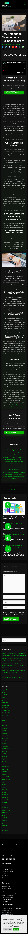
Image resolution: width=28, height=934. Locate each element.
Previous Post (14, 485)
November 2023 (6, 774)
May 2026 (4, 697)
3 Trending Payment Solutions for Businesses (13, 528)
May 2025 (4, 728)
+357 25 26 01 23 (6, 912)
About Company (6, 867)
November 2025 (6, 713)
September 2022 (6, 810)
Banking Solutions (6, 886)
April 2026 (4, 700)
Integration (5, 901)
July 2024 (4, 753)
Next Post (14, 490)
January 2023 (5, 800)
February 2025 (5, 736)
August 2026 (5, 689)
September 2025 (6, 718)
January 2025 (5, 738)
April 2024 (4, 761)
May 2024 (4, 759)
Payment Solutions (7, 891)
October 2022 (5, 807)
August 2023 (5, 782)
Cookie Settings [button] (7, 929)
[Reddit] (13, 47)
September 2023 (6, 779)
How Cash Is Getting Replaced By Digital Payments (13, 517)
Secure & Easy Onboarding (9, 893)
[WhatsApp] (23, 47)
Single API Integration (7, 895)
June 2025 (4, 725)
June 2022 (4, 818)
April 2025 (4, 730)
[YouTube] (7, 859)
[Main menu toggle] (24, 4)
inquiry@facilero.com (7, 914)
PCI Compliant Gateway (8, 897)
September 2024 (6, 748)
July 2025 (4, 723)
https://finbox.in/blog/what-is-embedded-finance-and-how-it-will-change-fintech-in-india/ (14, 452)
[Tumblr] (19, 47)
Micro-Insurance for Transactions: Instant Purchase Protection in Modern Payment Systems (12, 665)
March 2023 (5, 795)
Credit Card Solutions (7, 889)
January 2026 (5, 707)
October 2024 (5, 746)
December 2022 (6, 802)
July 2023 (4, 784)
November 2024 (6, 743)
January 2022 (5, 830)
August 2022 (5, 812)
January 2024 (5, 769)
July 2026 (4, 692)
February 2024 (5, 766)
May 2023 (4, 789)
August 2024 (5, 751)
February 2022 (5, 828)
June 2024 (4, 756)
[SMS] (3, 49)
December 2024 (6, 741)
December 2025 (6, 710)
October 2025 (5, 715)
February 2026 (5, 705)
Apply (4, 873)
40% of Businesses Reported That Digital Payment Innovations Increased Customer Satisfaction (13, 554)
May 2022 (4, 820)
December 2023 (6, 771)
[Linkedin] (2, 47)
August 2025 (5, 720)
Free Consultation (8, 871)
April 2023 (4, 792)
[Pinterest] (16, 47)
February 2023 (5, 797)
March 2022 (5, 825)
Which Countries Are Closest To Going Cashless (13, 540)
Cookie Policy (5, 878)
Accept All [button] (16, 929)
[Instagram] (14, 859)
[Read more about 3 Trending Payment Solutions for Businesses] (13, 524)
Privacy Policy (5, 875)
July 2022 (4, 815)
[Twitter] (6, 47)
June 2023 (4, 787)
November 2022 (6, 805)
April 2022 (4, 823)
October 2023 (5, 777)
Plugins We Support (7, 899)
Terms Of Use (5, 880)
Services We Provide (8, 869)
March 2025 (5, 733)
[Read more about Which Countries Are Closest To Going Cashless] (13, 535)
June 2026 (4, 695)
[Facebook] (9, 47)
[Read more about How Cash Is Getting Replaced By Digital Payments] (13, 508)
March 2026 (5, 702)
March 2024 (5, 764)
